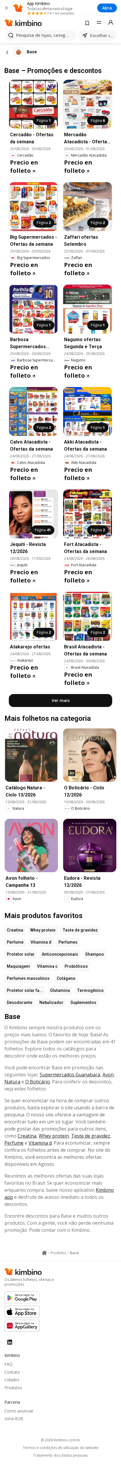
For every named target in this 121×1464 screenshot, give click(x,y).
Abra (107, 8)
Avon (108, 1074)
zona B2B (13, 1418)
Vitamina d (41, 942)
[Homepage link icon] (44, 1253)
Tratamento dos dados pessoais (60, 1455)
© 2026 (60, 1440)
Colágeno (66, 978)
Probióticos (76, 966)
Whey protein (43, 930)
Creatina (15, 930)
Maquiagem (18, 966)
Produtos (13, 1387)
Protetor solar (21, 954)
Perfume (15, 942)
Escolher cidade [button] (102, 35)
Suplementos (83, 1002)
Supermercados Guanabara (70, 1074)
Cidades (11, 1379)
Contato (12, 1372)
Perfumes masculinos (28, 978)
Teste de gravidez (80, 930)
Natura (12, 1081)
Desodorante (19, 1002)
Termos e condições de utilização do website (60, 1447)
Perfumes (68, 942)
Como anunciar (18, 1411)
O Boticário (37, 1081)
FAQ (8, 1364)
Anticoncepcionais (60, 954)
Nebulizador (51, 1002)
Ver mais (61, 700)
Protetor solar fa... (25, 990)
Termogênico (90, 990)
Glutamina (60, 990)
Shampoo (94, 954)
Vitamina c (47, 966)
